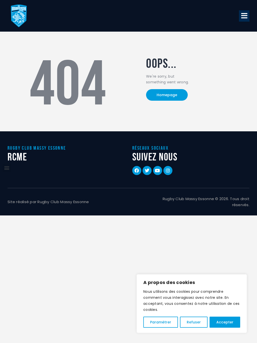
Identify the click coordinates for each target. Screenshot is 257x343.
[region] (192, 303)
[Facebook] (136, 170)
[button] (244, 16)
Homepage (167, 94)
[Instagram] (167, 170)
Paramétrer (160, 322)
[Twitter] (147, 170)
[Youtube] (157, 170)
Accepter (224, 322)
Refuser (194, 322)
